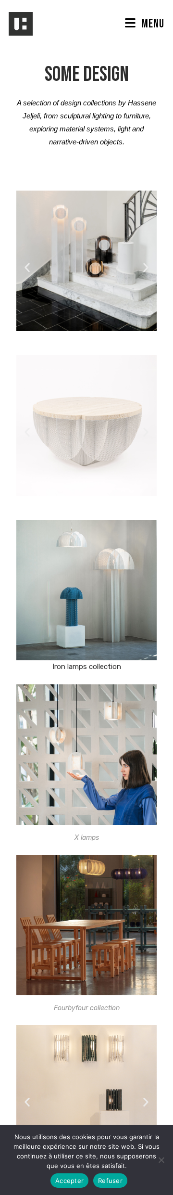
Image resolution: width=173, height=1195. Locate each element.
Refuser (110, 1180)
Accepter (69, 1180)
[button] (27, 267)
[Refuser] (161, 1160)
